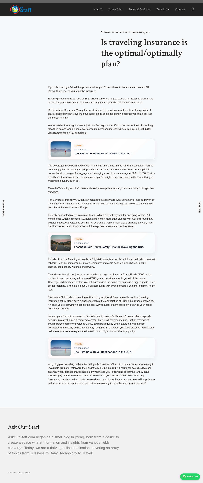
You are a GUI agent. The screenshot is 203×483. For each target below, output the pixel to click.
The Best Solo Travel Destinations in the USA (102, 153)
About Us (98, 9)
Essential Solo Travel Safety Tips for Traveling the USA (109, 247)
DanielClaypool (142, 32)
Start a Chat (192, 477)
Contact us (180, 9)
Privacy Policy (115, 9)
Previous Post (3, 208)
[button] (193, 9)
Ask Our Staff (24, 427)
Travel (107, 32)
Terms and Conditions (140, 9)
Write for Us (162, 9)
